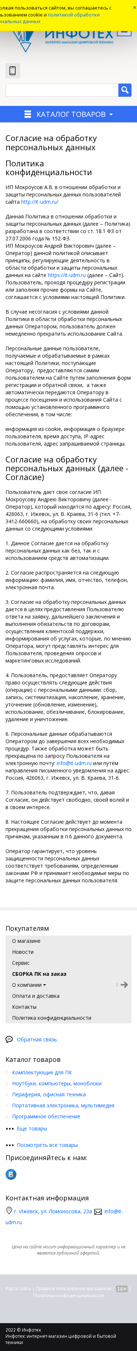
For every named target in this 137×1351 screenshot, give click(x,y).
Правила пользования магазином (73, 1288)
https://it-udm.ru (67, 275)
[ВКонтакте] (10, 1174)
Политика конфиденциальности (68, 1295)
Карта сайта (18, 1288)
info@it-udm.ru (74, 763)
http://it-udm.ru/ (39, 201)
